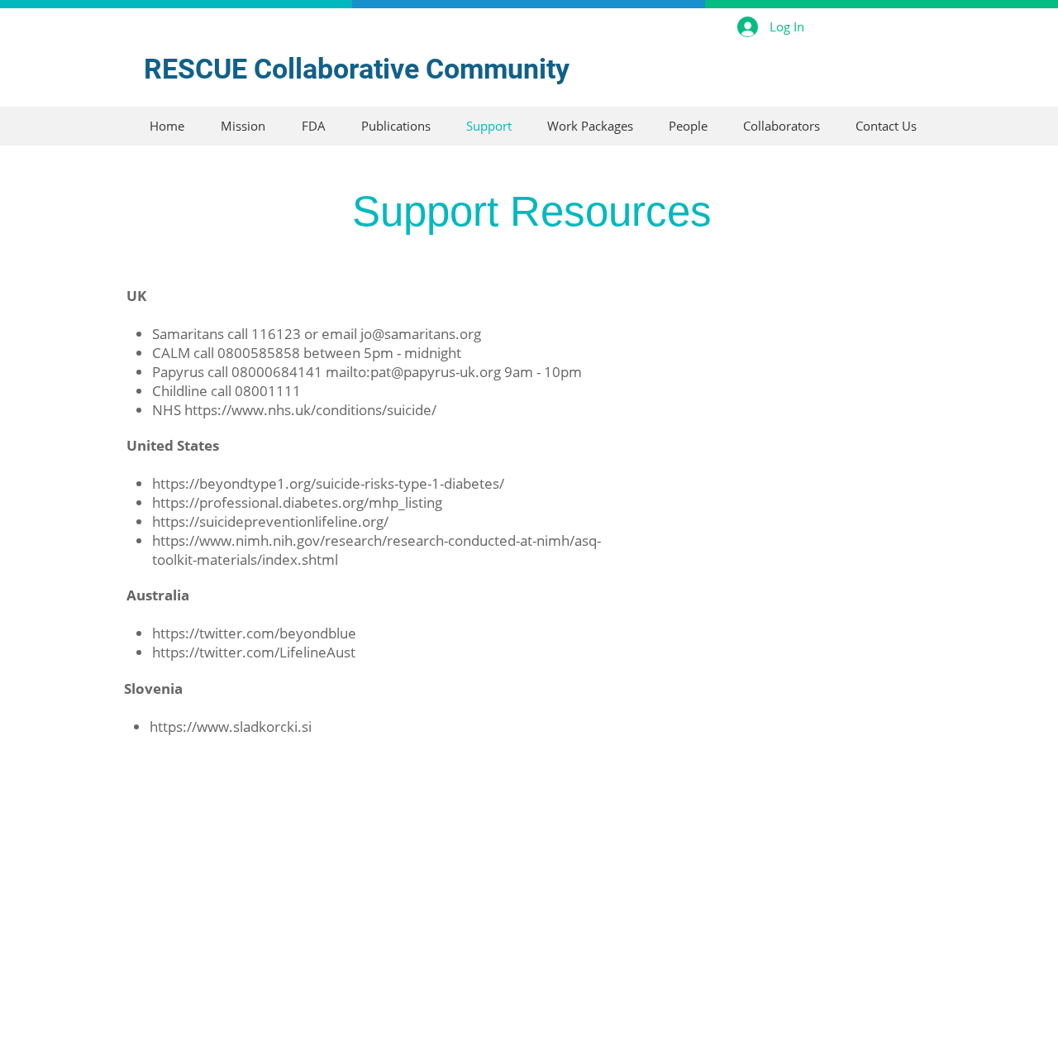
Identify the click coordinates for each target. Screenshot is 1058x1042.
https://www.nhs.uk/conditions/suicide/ (312, 409)
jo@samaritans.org (420, 333)
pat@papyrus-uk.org (435, 371)
